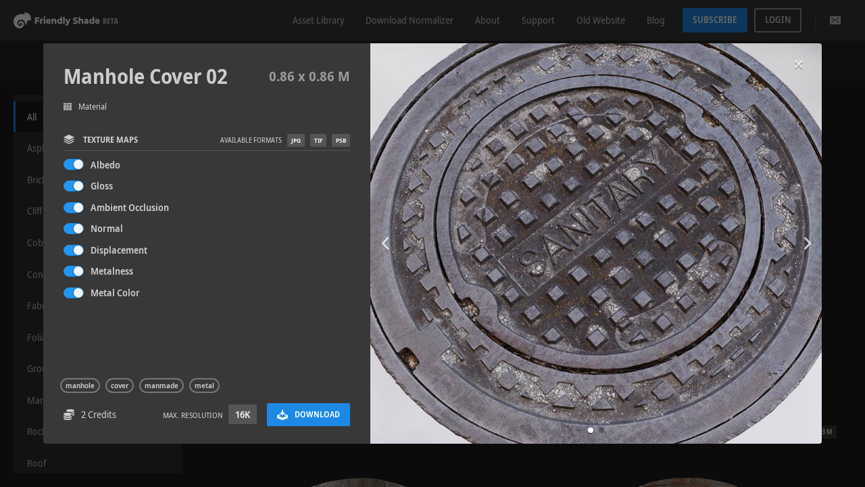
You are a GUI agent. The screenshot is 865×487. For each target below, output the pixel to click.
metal (204, 385)
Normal (107, 228)
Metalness (112, 270)
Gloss (102, 185)
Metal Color (115, 292)
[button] (590, 430)
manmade (161, 385)
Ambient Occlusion (130, 207)
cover (119, 385)
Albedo (105, 164)
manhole (80, 385)
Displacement (119, 250)
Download (317, 414)
